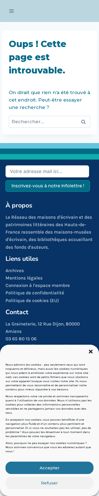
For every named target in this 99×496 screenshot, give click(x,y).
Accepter (50, 467)
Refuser (49, 483)
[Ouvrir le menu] (12, 11)
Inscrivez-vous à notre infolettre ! (47, 185)
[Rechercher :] (49, 121)
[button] (91, 351)
